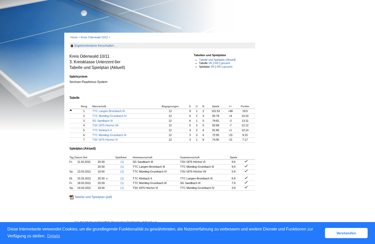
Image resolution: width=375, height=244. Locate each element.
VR (210, 63)
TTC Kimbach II (102, 130)
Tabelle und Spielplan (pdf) (93, 197)
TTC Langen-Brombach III (108, 111)
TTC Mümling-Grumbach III (109, 135)
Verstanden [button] (346, 233)
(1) (122, 161)
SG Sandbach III (102, 120)
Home (74, 37)
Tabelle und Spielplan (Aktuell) (217, 59)
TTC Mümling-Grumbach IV (109, 115)
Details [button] (53, 236)
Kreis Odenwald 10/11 (95, 37)
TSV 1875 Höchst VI (105, 139)
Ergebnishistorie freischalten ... (95, 45)
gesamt (225, 63)
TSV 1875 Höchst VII (105, 125)
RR (217, 63)
